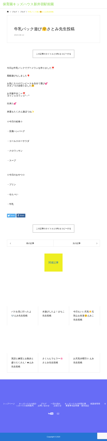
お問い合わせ (43, 406)
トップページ (9, 404)
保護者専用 (95, 404)
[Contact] (58, 413)
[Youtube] (51, 413)
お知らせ (57, 406)
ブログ (44, 404)
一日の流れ (55, 404)
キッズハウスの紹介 (28, 404)
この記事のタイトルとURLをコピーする (53, 54)
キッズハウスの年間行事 (75, 404)
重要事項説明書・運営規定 (77, 406)
